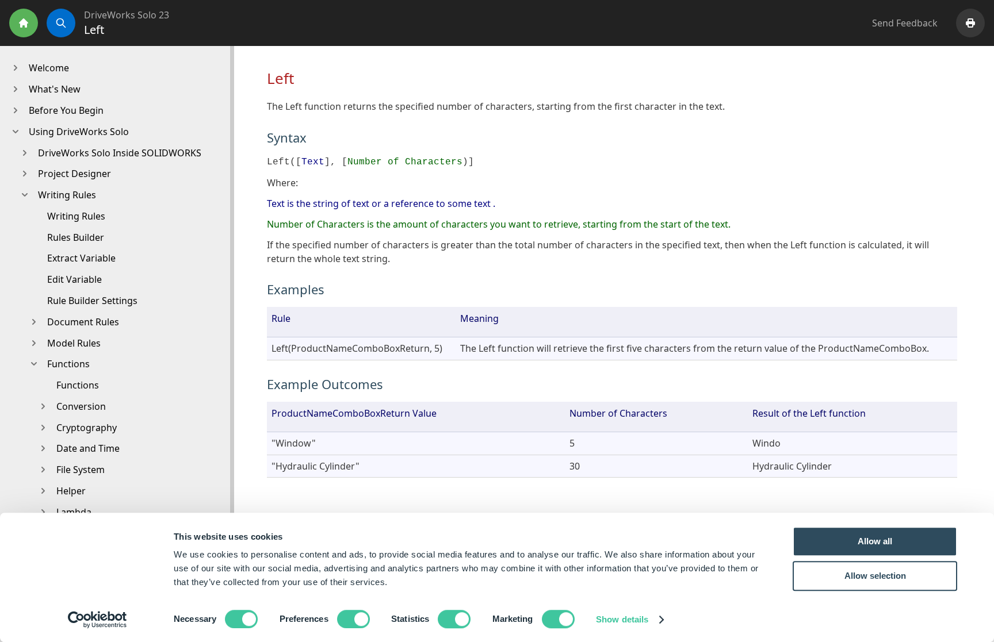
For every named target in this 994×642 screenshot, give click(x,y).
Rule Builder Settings (92, 300)
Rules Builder (75, 237)
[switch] (353, 619)
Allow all (875, 541)
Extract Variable (81, 258)
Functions (77, 385)
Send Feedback (905, 23)
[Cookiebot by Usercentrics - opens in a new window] (97, 619)
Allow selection (875, 576)
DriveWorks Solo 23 (126, 15)
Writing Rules (76, 216)
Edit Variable (74, 279)
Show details (622, 619)
